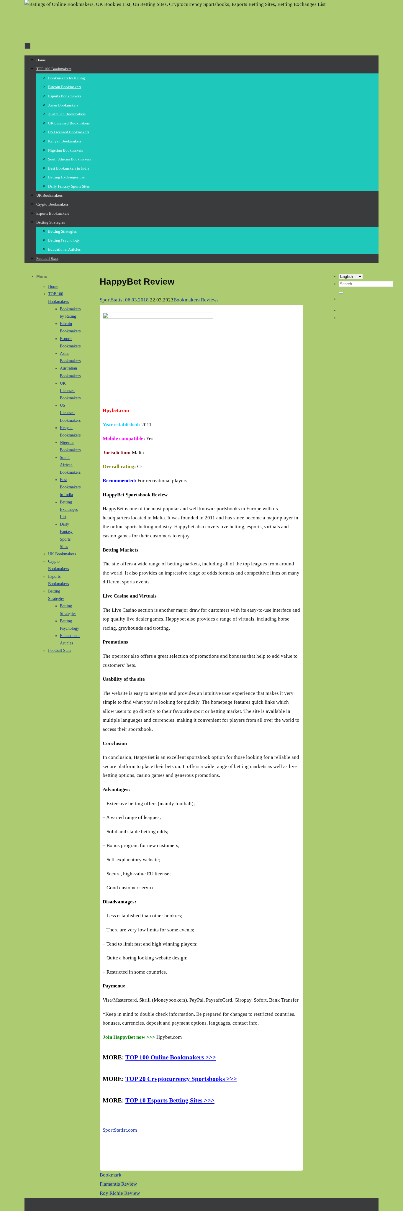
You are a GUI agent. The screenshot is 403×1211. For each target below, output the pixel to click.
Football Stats (59, 650)
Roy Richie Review (120, 1193)
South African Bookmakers (70, 465)
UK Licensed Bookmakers (70, 390)
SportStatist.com (120, 1130)
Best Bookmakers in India (70, 487)
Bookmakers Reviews (196, 300)
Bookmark (111, 1175)
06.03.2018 (137, 300)
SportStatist (112, 300)
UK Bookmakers (62, 554)
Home (53, 286)
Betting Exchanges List (69, 509)
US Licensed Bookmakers (70, 412)
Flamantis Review (118, 1184)
